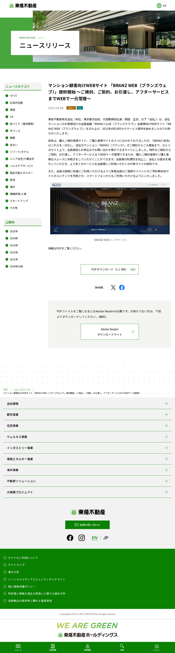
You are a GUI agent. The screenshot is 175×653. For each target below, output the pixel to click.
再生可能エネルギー (21, 173)
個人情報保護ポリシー (22, 586)
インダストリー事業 (20, 448)
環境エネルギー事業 (20, 459)
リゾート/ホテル (19, 152)
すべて (13, 95)
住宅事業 (12, 425)
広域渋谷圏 (16, 102)
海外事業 (12, 470)
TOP (5, 389)
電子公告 (13, 572)
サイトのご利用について (23, 557)
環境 (12, 109)
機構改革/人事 (18, 194)
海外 (12, 187)
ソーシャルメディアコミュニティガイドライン (36, 579)
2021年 (14, 259)
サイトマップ (16, 565)
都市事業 (12, 414)
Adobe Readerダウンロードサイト (109, 331)
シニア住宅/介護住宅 (22, 159)
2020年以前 (16, 266)
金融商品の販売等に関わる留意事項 (30, 600)
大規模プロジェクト (20, 492)
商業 (12, 137)
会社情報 (12, 403)
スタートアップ (19, 201)
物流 (12, 180)
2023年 (14, 245)
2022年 (14, 252)
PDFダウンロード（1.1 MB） (109, 269)
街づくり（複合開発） (23, 123)
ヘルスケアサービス (21, 166)
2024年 (14, 238)
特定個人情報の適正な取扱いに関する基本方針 (37, 593)
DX (11, 116)
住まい (14, 144)
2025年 (14, 231)
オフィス (15, 130)
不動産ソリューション (21, 481)
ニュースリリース (22, 389)
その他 (14, 208)
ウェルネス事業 (17, 437)
